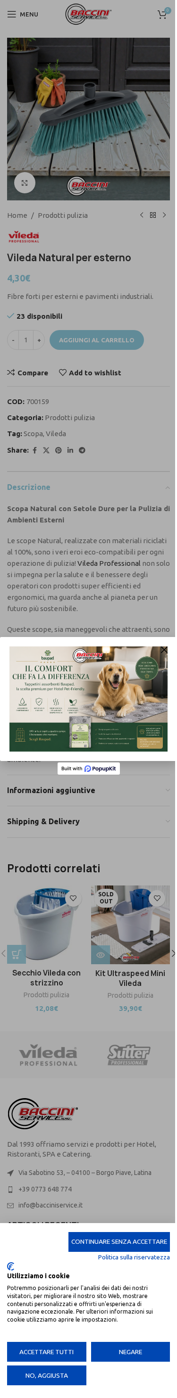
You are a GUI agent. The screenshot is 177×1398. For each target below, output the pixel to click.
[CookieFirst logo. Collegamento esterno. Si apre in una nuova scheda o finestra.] (10, 1266)
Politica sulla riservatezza (134, 1257)
